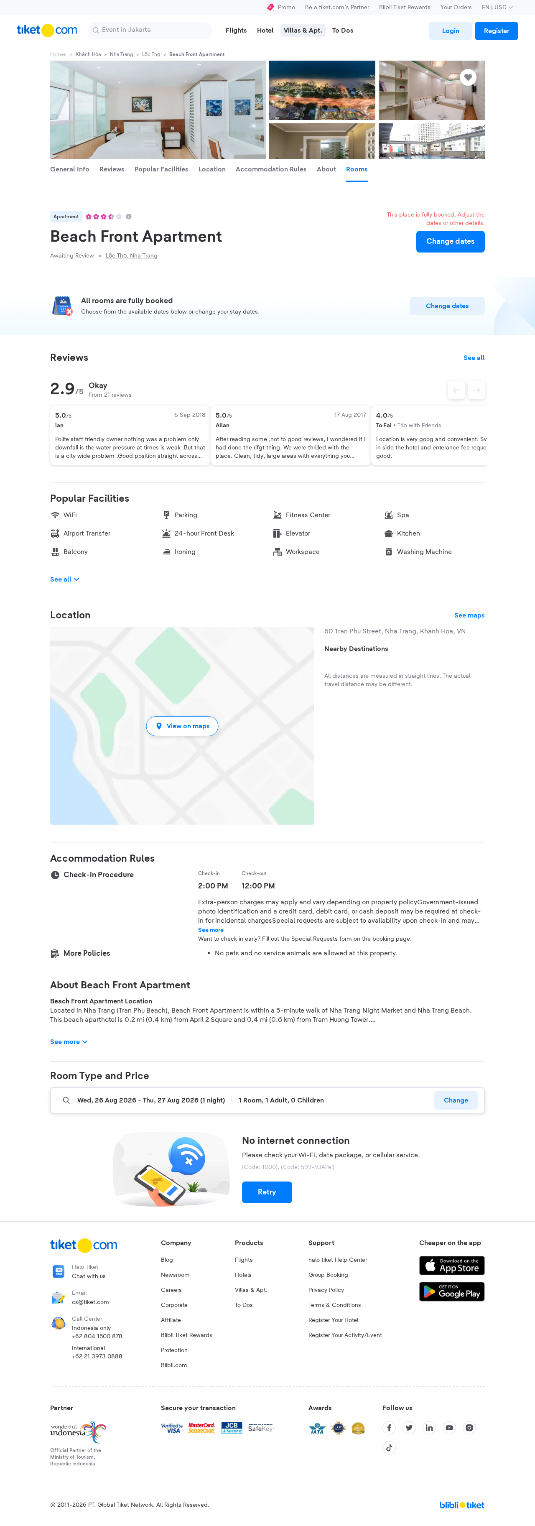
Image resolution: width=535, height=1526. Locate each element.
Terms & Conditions (334, 1305)
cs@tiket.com (90, 1302)
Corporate (174, 1305)
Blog (167, 1260)
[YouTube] (449, 1427)
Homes (58, 54)
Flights (244, 1260)
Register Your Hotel (333, 1320)
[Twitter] (409, 1427)
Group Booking (328, 1275)
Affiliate (171, 1320)
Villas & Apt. (251, 1290)
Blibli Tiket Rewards (405, 7)
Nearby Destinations (356, 649)
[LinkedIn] (429, 1427)
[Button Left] (456, 390)
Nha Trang (121, 54)
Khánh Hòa (88, 54)
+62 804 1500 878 (97, 1336)
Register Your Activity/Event (345, 1335)
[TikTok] (389, 1448)
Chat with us (89, 1276)
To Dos (244, 1305)
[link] (450, 31)
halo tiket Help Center (337, 1260)
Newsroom (175, 1275)
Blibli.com (174, 1365)
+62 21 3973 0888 (97, 1356)
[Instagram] (469, 1427)
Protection (174, 1350)
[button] (182, 726)
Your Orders (456, 7)
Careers (171, 1290)
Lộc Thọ (151, 54)
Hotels (243, 1275)
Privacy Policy (326, 1290)
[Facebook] (389, 1427)
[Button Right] (476, 390)
